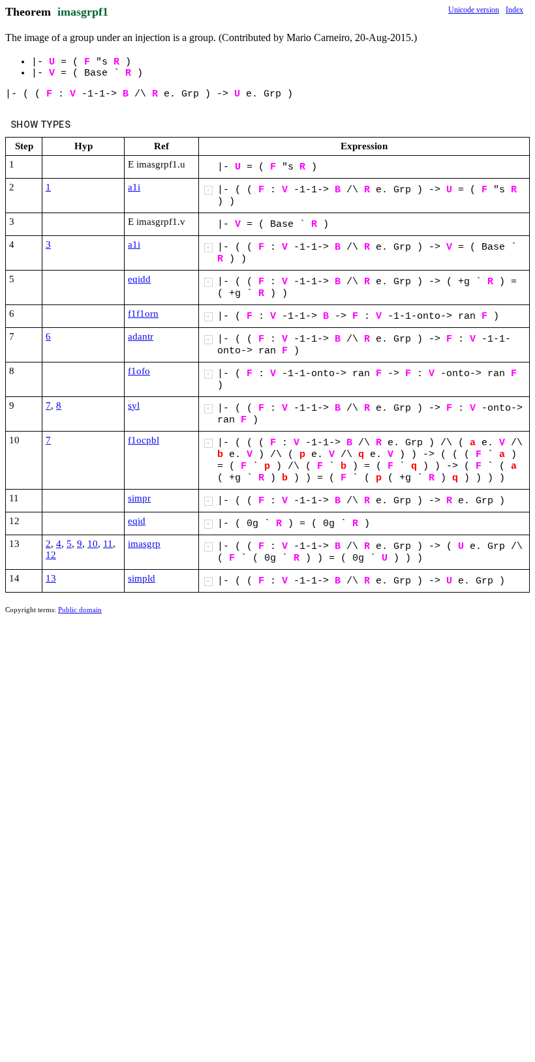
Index (514, 9)
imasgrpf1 (82, 11)
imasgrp (144, 543)
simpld (141, 578)
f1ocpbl (143, 440)
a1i (134, 187)
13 (51, 578)
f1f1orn (143, 313)
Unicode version (473, 9)
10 (92, 543)
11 (108, 543)
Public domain (80, 609)
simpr (139, 498)
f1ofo (139, 371)
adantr (140, 336)
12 (51, 555)
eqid (136, 521)
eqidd (139, 279)
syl (134, 405)
